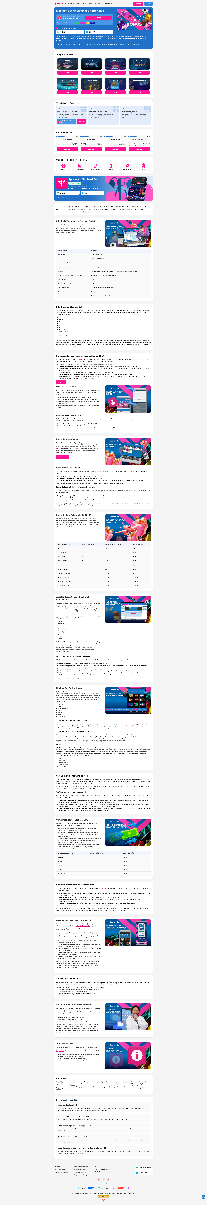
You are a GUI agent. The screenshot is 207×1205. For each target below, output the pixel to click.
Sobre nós (57, 1166)
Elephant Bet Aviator (132, 726)
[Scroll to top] (203, 1197)
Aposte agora (67, 149)
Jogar (67, 72)
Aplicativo (71, 3)
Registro (94, 206)
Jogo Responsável (59, 1169)
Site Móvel (113, 209)
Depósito (97, 3)
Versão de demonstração (75, 209)
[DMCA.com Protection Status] (103, 1196)
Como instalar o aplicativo (64, 197)
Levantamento (107, 3)
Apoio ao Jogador (124, 209)
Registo (78, 3)
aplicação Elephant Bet (83, 926)
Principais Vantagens (74, 206)
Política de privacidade (81, 1166)
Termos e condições (80, 1172)
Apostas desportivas (132, 206)
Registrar (138, 3)
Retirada (96, 209)
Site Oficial (86, 206)
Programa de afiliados (61, 1172)
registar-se (79, 359)
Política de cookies (80, 1169)
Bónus (84, 3)
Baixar (148, 3)
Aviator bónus (119, 206)
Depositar (89, 209)
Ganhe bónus (62, 456)
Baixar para (63, 31)
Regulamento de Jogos (81, 1175)
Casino (144, 206)
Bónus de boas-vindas (106, 206)
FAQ (96, 1166)
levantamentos (102, 888)
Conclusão (71, 212)
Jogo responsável (138, 209)
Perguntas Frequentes (83, 212)
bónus (58, 448)
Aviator (90, 3)
